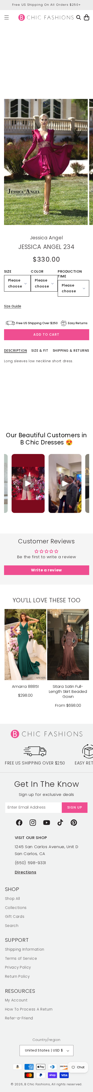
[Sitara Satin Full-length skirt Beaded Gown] (68, 644)
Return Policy (17, 976)
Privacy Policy (18, 967)
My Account (16, 1000)
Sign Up (74, 807)
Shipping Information (24, 949)
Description (15, 350)
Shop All (12, 898)
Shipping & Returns (71, 350)
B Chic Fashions (37, 1084)
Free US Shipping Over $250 (35, 763)
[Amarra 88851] (25, 644)
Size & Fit (39, 350)
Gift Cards (15, 916)
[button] (6, 17)
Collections (16, 907)
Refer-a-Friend (19, 1018)
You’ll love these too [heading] (47, 600)
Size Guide (12, 306)
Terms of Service (21, 958)
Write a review (46, 570)
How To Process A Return (29, 1009)
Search (12, 925)
